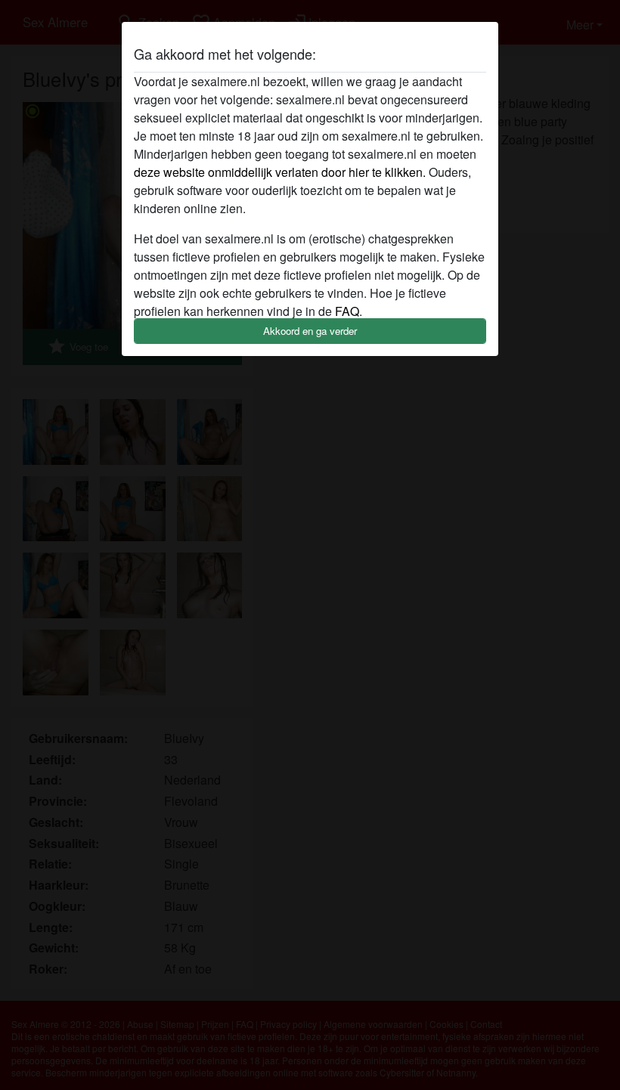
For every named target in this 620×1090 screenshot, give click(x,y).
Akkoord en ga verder (310, 331)
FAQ (347, 311)
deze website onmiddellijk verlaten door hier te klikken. (280, 172)
